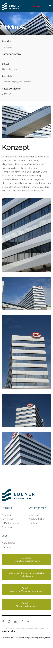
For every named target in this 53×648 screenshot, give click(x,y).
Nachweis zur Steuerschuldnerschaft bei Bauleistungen (26, 574)
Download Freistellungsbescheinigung (26, 559)
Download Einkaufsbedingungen (26, 604)
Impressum (7, 637)
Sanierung (7, 519)
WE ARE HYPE (8, 631)
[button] (50, 6)
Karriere (6, 547)
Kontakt (33, 523)
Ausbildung (8, 543)
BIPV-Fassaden (10, 523)
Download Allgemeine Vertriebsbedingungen (26, 589)
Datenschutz (21, 637)
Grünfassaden (9, 527)
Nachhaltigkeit (37, 519)
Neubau (6, 515)
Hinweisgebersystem (39, 637)
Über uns (34, 515)
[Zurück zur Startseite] (11, 6)
